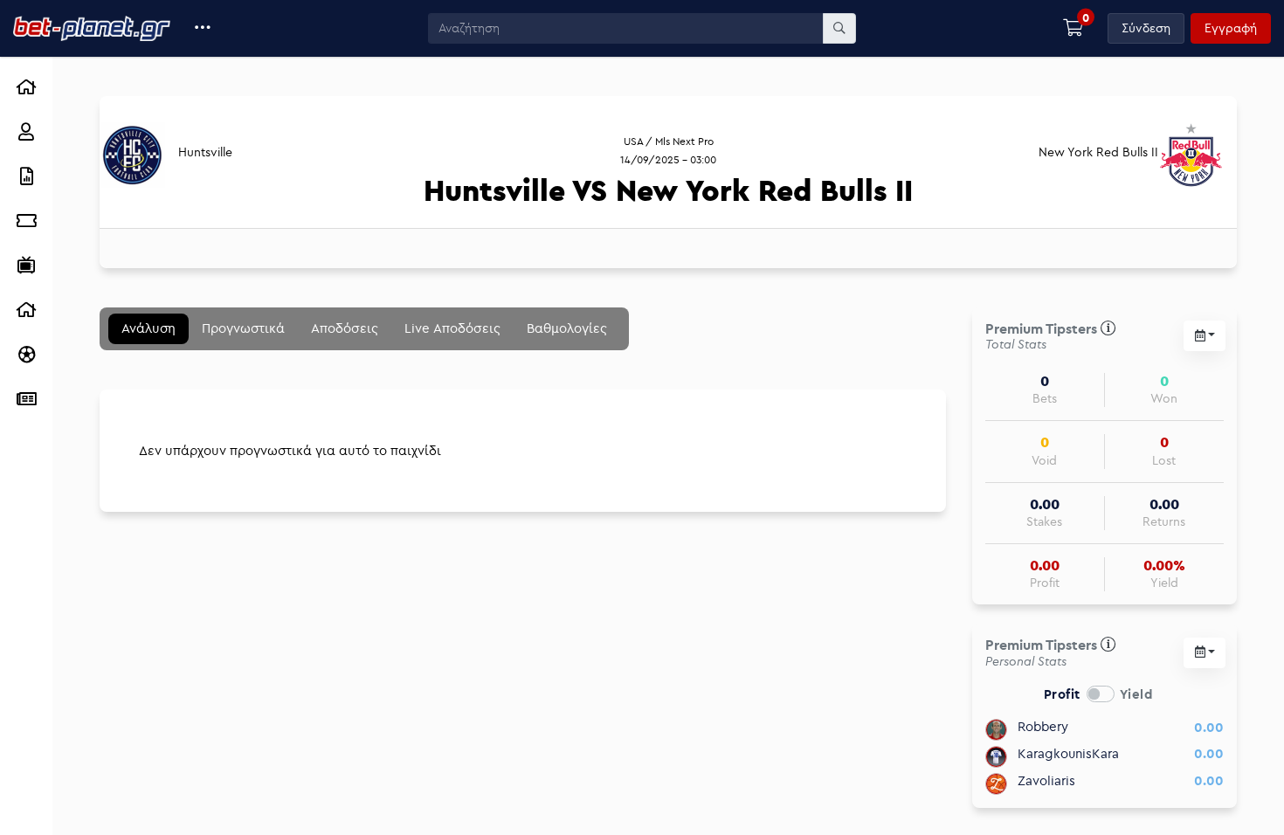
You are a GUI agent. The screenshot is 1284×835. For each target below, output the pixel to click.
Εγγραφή (1231, 28)
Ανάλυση (148, 328)
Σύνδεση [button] (1146, 28)
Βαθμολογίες (567, 328)
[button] (203, 28)
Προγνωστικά (243, 328)
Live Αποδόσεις (452, 328)
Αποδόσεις (344, 328)
